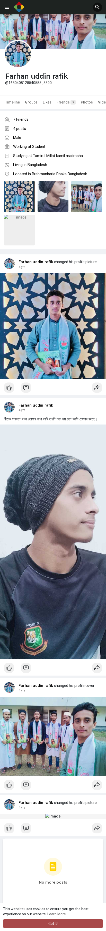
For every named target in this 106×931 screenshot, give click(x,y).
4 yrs (22, 267)
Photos (87, 102)
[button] (97, 7)
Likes (47, 102)
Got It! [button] (53, 924)
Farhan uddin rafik (36, 262)
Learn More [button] (56, 914)
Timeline (12, 102)
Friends (65, 102)
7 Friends (21, 119)
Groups (31, 102)
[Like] (53, 388)
